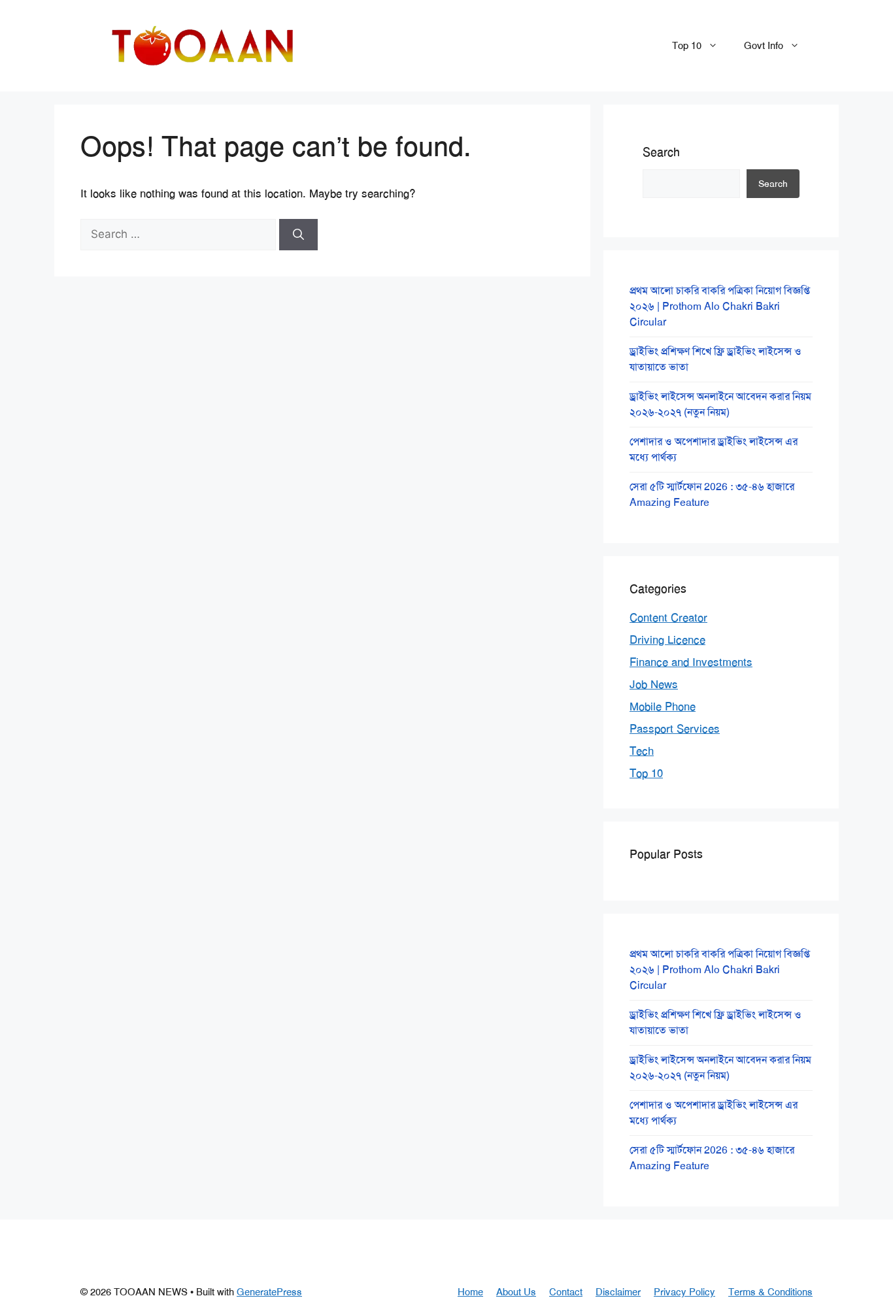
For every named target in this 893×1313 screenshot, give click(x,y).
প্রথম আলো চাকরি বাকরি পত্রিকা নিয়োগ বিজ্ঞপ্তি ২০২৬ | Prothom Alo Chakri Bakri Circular (720, 306)
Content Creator (668, 617)
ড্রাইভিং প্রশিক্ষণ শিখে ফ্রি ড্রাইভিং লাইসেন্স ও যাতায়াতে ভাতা (715, 359)
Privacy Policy (684, 1292)
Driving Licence (667, 640)
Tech (642, 751)
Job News (654, 684)
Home (470, 1292)
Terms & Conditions (770, 1292)
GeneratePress (269, 1292)
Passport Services (675, 729)
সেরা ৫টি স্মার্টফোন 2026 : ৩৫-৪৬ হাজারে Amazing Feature (712, 494)
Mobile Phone (663, 706)
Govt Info (763, 45)
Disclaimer (618, 1292)
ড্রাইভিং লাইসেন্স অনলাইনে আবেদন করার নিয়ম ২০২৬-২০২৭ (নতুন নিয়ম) (720, 404)
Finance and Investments (691, 662)
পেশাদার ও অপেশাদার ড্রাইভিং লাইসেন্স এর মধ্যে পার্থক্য (714, 449)
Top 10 (686, 45)
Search (661, 152)
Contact (565, 1292)
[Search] (298, 234)
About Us (516, 1292)
